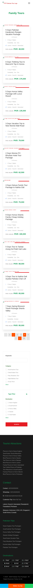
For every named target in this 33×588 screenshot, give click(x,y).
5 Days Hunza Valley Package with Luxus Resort (14, 93)
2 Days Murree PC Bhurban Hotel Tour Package (13, 155)
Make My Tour (17, 499)
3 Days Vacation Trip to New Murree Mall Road (15, 124)
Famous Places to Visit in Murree (13, 472)
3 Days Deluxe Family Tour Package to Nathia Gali (17, 186)
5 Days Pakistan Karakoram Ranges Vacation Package (13, 32)
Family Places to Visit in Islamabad (13, 465)
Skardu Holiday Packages (11, 535)
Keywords (9, 355)
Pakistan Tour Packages (10, 547)
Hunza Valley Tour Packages (11, 532)
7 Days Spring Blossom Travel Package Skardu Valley (15, 308)
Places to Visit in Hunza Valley (12, 455)
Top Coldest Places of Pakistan (12, 467)
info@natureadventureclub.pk (13, 496)
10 (24, 338)
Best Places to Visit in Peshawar (12, 474)
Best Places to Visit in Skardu (12, 458)
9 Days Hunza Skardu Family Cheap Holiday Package (15, 217)
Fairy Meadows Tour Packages (12, 541)
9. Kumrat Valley (26, 567)
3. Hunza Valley (26, 561)
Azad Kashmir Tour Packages (12, 529)
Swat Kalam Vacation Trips (11, 538)
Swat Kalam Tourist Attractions (12, 453)
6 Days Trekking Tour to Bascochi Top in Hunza (15, 63)
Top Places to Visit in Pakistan (12, 460)
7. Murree (7, 566)
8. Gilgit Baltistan (16, 567)
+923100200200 (13, 488)
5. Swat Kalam (16, 564)
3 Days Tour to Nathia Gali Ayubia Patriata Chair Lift (16, 277)
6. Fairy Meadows (26, 564)
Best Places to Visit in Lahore (12, 462)
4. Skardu (7, 563)
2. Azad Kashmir (16, 561)
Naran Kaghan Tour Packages (12, 526)
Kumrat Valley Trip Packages (11, 544)
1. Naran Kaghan (7, 561)
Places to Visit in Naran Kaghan (12, 451)
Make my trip (17, 586)
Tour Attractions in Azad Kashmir (12, 469)
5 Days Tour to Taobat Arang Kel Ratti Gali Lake (16, 248)
